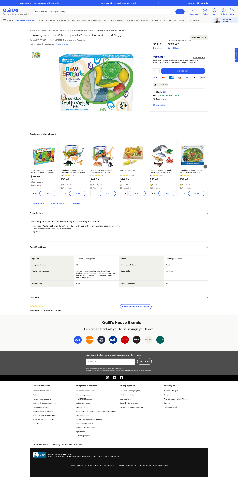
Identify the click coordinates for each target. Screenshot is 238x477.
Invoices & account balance (44, 403)
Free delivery (162, 85)
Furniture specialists (84, 423)
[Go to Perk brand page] (113, 340)
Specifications (58, 203)
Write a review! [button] (62, 44)
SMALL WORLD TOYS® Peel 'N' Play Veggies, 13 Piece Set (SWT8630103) (43, 171)
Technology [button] (194, 20)
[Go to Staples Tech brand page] (137, 340)
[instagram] (108, 378)
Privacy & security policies (43, 419)
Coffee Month (63, 20)
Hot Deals (40, 20)
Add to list (160, 105)
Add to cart (183, 71)
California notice (108, 465)
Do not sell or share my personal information (153, 465)
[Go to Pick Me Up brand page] (101, 340)
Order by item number (129, 403)
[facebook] (121, 378)
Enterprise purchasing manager (89, 419)
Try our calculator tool (168, 62)
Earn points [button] (199, 38)
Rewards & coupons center (131, 407)
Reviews (76, 203)
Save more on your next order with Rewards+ (40, 3)
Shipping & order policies (43, 411)
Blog (166, 395)
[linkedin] (115, 378)
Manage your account (42, 399)
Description (38, 203)
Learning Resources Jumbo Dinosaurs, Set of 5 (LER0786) (73, 171)
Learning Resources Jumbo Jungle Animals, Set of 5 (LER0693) (101, 171)
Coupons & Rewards (25, 20)
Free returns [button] (161, 99)
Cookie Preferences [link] (126, 465)
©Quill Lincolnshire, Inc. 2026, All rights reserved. (65, 456)
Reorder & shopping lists (130, 391)
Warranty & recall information (45, 415)
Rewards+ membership (86, 391)
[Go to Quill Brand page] (78, 340)
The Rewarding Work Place (175, 399)
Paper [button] (181, 20)
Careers (167, 403)
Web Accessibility (171, 407)
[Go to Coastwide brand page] (89, 340)
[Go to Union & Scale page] (148, 340)
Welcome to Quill (171, 391)
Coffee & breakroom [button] (136, 20)
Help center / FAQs (41, 407)
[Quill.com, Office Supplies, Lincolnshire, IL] (39, 455)
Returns (36, 395)
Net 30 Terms (82, 407)
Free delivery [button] (37, 185)
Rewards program (83, 395)
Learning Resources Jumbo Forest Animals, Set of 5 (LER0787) (191, 171)
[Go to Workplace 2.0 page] (160, 340)
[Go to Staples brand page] (125, 340)
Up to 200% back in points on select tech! (119, 3)
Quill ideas (80, 432)
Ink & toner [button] (168, 20)
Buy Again (50, 20)
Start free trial (199, 57)
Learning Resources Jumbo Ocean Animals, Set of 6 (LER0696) (161, 171)
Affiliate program (83, 436)
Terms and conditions (106, 368)
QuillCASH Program (84, 399)
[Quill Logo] (10, 10)
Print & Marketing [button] (95, 20)
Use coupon (144, 361)
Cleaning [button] (155, 20)
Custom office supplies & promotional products (96, 411)
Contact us (37, 423)
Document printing (84, 415)
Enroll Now (173, 48)
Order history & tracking (43, 391)
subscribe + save (78, 20)
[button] (180, 11)
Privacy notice (93, 465)
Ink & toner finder (127, 395)
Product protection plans (86, 428)
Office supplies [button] (115, 20)
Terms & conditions (76, 465)
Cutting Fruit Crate (127, 170)
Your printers (125, 399)
